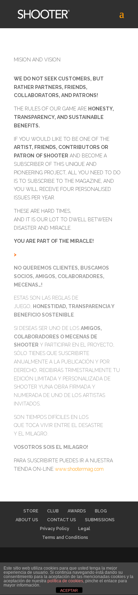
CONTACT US (61, 519)
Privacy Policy (54, 528)
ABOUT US (27, 519)
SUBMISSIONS (100, 519)
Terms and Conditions (65, 537)
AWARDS (77, 511)
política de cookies (65, 580)
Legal (84, 528)
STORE (30, 511)
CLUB (53, 511)
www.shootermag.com (79, 469)
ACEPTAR (69, 590)
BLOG (101, 511)
